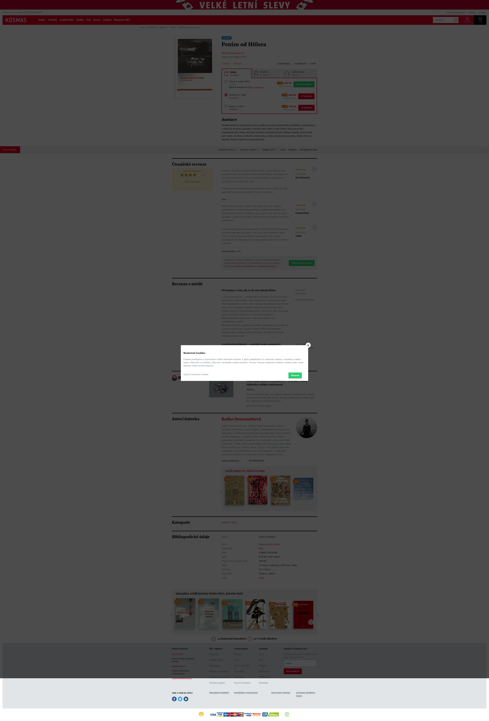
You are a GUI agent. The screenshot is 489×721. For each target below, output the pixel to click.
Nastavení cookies (280, 692)
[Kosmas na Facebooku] (174, 699)
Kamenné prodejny (242, 682)
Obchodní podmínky (219, 692)
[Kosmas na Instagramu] (186, 699)
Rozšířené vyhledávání (246, 692)
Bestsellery (263, 682)
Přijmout (295, 375)
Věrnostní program (217, 682)
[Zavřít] (308, 345)
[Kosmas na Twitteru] (180, 699)
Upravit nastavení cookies (195, 374)
